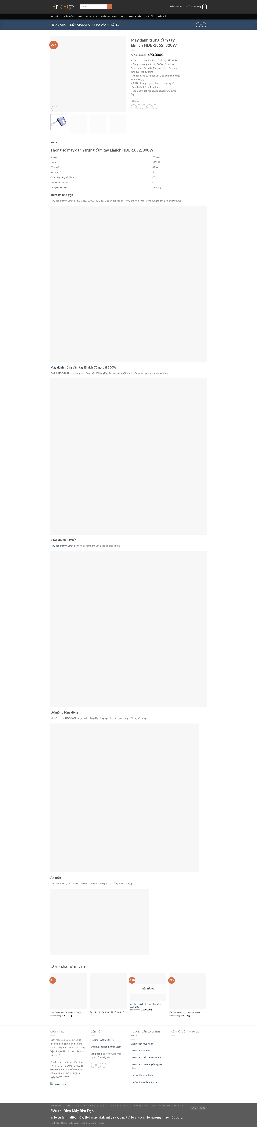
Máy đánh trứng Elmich (62, 546)
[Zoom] (54, 108)
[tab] (53, 143)
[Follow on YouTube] (104, 1065)
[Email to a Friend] (144, 106)
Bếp (123, 16)
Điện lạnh (91, 16)
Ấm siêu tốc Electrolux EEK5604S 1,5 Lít (107, 1013)
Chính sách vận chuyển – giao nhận (164, 1106)
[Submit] (109, 6)
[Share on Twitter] (138, 106)
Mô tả (53, 142)
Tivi (80, 16)
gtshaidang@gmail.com (109, 1047)
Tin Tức (150, 16)
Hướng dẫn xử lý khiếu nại (144, 1082)
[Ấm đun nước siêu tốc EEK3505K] (187, 991)
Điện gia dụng (108, 16)
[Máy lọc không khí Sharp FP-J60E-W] (68, 991)
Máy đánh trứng (106, 24)
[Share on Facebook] (133, 106)
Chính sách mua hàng (142, 1044)
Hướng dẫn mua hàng (142, 1075)
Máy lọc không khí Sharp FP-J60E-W (67, 1013)
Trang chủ (58, 24)
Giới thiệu (55, 1106)
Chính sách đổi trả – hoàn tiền (146, 1057)
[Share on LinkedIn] (154, 106)
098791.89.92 (107, 1040)
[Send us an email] (98, 1065)
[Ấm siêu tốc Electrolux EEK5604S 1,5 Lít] (108, 991)
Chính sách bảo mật (141, 1050)
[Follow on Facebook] (93, 1065)
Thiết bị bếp (135, 16)
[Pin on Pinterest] (149, 106)
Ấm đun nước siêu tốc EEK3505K (184, 1013)
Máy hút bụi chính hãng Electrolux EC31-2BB (145, 1005)
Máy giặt (54, 16)
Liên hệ (162, 16)
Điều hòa (69, 16)
